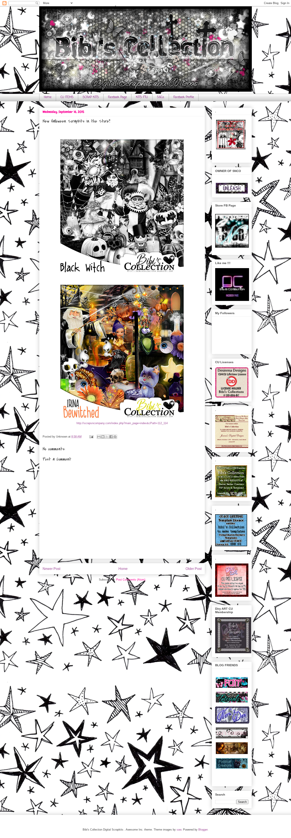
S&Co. (160, 97)
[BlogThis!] (103, 437)
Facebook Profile (183, 97)
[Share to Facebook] (111, 437)
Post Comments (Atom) (130, 579)
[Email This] (99, 437)
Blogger (202, 829)
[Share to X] (107, 437)
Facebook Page (117, 97)
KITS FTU (142, 97)
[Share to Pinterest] (115, 437)
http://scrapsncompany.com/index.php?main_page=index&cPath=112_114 (122, 423)
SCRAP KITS (91, 97)
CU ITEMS (67, 97)
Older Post (194, 569)
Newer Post (51, 569)
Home (47, 97)
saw (179, 829)
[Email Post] (91, 436)
